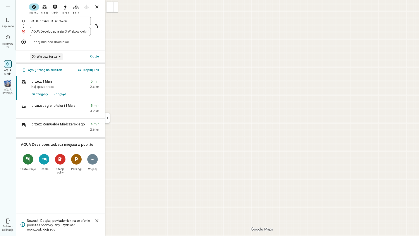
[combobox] (60, 21)
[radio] (34, 8)
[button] (110, 7)
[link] (60, 88)
